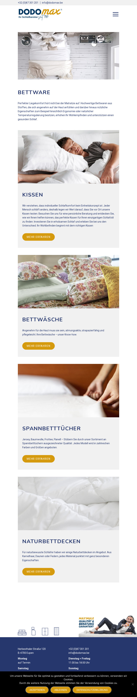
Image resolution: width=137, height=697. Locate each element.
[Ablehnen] (132, 684)
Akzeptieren (37, 689)
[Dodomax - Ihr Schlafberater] (40, 14)
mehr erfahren (38, 237)
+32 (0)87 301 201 (28, 2)
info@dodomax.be (52, 2)
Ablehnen (60, 689)
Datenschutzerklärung (92, 689)
